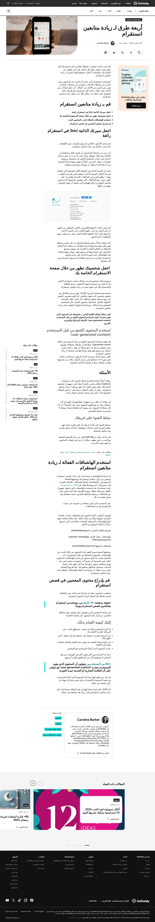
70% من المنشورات (68, 485)
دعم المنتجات (123, 860)
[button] (87, 845)
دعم (100, 11)
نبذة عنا (147, 860)
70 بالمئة (88, 602)
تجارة (36, 364)
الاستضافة (15, 876)
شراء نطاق (14, 860)
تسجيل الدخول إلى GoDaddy (35, 860)
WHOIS (91, 872)
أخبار (109, 11)
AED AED (93, 901)
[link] (131, 52)
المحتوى (58, 724)
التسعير (74, 3)
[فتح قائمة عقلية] (115, 11)
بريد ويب (90, 868)
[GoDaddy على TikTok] (19, 901)
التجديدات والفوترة (38, 864)
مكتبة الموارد (144, 11)
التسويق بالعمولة (69, 868)
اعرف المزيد (114, 819)
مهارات (129, 11)
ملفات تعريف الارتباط (11, 911)
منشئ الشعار (14, 884)
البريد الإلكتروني (116, 3)
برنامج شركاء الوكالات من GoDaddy (64, 860)
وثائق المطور (89, 860)
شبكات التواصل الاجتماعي (53, 729)
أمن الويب (15, 880)
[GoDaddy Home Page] (141, 901)
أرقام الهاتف (14, 887)
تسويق (35, 350)
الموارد (125, 868)
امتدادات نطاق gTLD (12, 864)
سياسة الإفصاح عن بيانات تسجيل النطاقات (115, 872)
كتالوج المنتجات (88, 876)
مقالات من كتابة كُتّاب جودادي (52, 735)
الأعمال (35, 408)
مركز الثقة (147, 876)
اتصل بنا (147, 868)
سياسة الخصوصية (26, 911)
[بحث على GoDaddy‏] (8, 11)
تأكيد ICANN (89, 864)
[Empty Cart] (8, 3)
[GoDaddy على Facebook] (32, 901)
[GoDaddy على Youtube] (7, 901)
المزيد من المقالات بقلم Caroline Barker (94, 753)
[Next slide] (33, 783)
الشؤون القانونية (145, 872)
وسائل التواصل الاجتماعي (133, 20)
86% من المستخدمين (98, 664)
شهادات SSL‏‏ (83, 3)
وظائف (148, 864)
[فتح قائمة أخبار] (106, 11)
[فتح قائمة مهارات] (125, 11)
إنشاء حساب (40, 868)
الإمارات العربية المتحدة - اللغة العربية (115, 901)
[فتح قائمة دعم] (97, 11)
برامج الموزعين (69, 864)
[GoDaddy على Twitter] (13, 901)
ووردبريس (15, 872)
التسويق (58, 718)
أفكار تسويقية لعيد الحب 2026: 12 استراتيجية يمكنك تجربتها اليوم (101, 811)
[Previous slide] (40, 783)
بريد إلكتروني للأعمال (11, 868)
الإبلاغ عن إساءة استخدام (120, 864)
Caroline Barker (103, 43)
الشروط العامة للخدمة (75, 917)
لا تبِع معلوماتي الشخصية (12, 917)
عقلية (119, 11)
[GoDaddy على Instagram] (26, 901)
